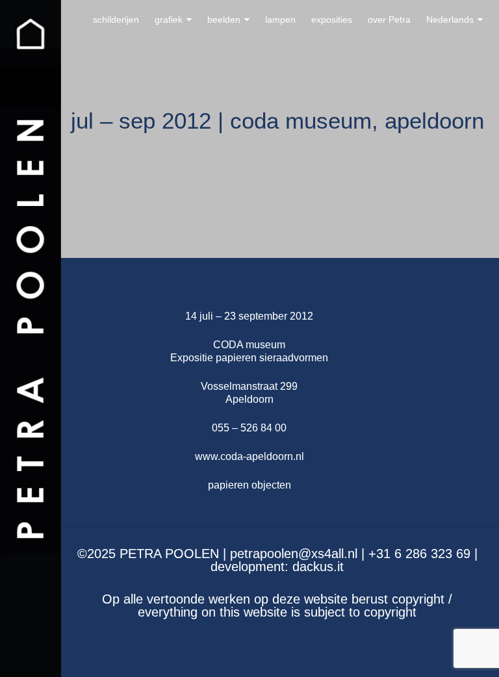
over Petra (389, 19)
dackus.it (318, 566)
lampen (280, 19)
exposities (331, 19)
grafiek (169, 19)
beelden (223, 19)
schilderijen (116, 19)
